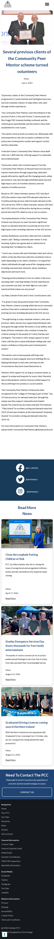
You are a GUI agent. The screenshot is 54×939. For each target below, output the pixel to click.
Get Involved (7, 834)
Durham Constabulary (10, 857)
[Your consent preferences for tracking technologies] (4, 934)
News (3, 825)
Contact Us (27, 792)
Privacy (4, 903)
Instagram (5, 884)
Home (3, 808)
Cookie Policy (7, 915)
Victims (4, 830)
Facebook (5, 875)
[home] (7, 4)
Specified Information (10, 865)
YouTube (5, 888)
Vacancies (5, 821)
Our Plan (5, 817)
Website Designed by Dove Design (17, 932)
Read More (11, 598)
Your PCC (5, 813)
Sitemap (4, 907)
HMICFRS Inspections (11, 861)
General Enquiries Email (11, 848)
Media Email (6, 852)
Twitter (4, 880)
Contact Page (7, 844)
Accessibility (6, 911)
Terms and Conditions (10, 920)
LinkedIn (5, 892)
